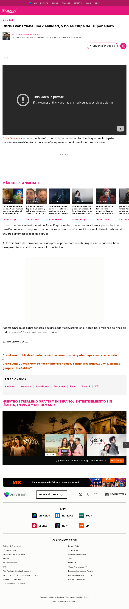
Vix (35, 3)
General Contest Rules (12, 579)
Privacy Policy (74, 546)
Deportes (78, 3)
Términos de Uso (9, 550)
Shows (55, 3)
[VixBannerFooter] (64, 482)
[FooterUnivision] (15, 494)
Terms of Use (73, 550)
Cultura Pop (9, 219)
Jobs (70, 558)
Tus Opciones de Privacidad (14, 584)
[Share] (123, 46)
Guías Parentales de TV (77, 567)
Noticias (44, 3)
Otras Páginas (48, 494)
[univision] (10, 10)
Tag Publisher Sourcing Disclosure (17, 571)
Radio (88, 3)
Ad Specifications (10, 563)
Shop (97, 3)
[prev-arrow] (0, 445)
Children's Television (76, 579)
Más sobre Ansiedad (21, 183)
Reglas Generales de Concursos (80, 575)
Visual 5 (85, 386)
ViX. (97, 386)
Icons (73, 386)
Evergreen (59, 386)
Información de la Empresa (14, 554)
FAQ (5, 567)
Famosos (66, 3)
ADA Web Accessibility (77, 554)
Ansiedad (8, 20)
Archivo (6, 558)
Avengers (25, 386)
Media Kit (72, 563)
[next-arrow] (126, 445)
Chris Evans (10, 138)
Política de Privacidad (12, 546)
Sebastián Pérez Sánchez (28, 34)
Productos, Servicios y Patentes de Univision (20, 575)
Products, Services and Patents (80, 571)
